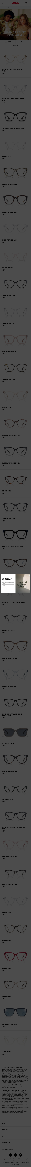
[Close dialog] (29, 575)
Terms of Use (9, 589)
